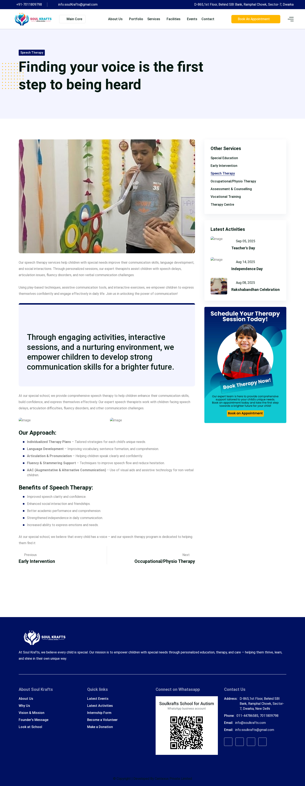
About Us (26, 699)
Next (186, 555)
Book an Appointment (254, 19)
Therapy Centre (222, 205)
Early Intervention (37, 561)
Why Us (24, 706)
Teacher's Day (243, 248)
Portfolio (136, 19)
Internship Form (99, 713)
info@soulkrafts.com (250, 723)
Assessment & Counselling (231, 189)
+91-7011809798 (29, 4)
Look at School (30, 727)
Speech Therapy (31, 52)
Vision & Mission (31, 713)
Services (153, 19)
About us (115, 19)
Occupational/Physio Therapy (164, 561)
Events (192, 19)
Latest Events (98, 699)
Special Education (224, 158)
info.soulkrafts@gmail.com (254, 730)
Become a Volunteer (102, 720)
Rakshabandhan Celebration (255, 289)
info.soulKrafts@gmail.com (78, 4)
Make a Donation (100, 727)
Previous (30, 555)
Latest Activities (100, 706)
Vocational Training (226, 197)
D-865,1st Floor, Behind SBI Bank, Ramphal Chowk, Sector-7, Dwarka (244, 4)
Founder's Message (33, 720)
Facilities (174, 19)
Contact (207, 19)
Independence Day (247, 269)
